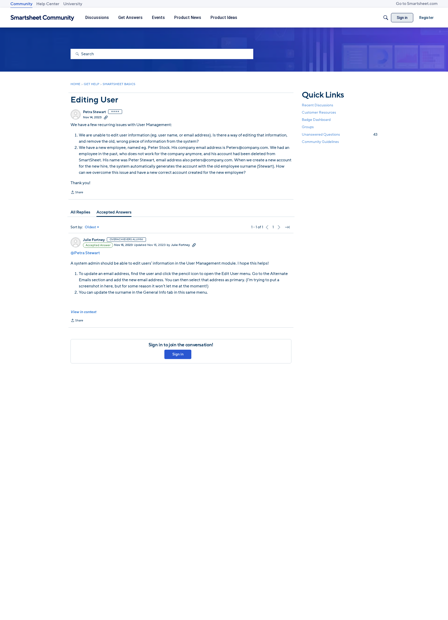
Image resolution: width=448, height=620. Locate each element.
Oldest (90, 227)
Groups (308, 127)
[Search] (385, 17)
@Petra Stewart (85, 253)
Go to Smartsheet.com (417, 3)
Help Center (47, 4)
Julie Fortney (94, 240)
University (72, 4)
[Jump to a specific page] (287, 227)
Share (77, 192)
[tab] (80, 212)
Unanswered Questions (339, 134)
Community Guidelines (320, 141)
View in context (83, 311)
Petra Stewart (94, 112)
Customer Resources (319, 112)
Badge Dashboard (316, 119)
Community (21, 4)
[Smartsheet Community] (42, 17)
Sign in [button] (178, 354)
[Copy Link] (106, 117)
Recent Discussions (317, 105)
